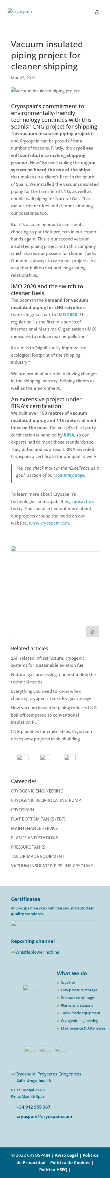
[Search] (92, 631)
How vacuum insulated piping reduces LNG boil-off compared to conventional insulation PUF (54, 715)
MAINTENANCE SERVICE (34, 828)
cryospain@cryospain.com (44, 1116)
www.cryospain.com (49, 523)
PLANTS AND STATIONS (34, 837)
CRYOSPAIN (22, 809)
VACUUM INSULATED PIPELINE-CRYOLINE (52, 865)
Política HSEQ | (55, 1169)
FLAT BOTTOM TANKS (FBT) (38, 819)
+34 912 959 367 (33, 1107)
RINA (69, 435)
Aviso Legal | (68, 1155)
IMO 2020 (67, 314)
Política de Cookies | (72, 1162)
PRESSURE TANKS (28, 847)
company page (69, 475)
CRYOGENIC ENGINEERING (37, 791)
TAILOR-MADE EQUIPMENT (37, 856)
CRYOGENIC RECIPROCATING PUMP (46, 800)
